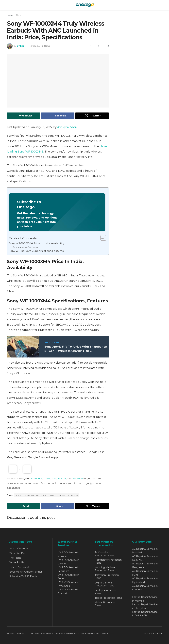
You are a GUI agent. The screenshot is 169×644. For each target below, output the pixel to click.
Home (10, 15)
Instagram (50, 478)
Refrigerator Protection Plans (108, 561)
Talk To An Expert (19, 567)
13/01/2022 (35, 45)
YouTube (78, 478)
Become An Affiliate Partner (25, 571)
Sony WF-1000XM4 (35, 495)
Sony (18, 495)
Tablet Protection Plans (108, 597)
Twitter (62, 478)
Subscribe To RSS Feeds (23, 576)
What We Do (17, 553)
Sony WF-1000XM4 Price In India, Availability (36, 243)
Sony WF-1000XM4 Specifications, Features (36, 250)
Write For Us (16, 562)
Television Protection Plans (107, 576)
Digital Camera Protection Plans (104, 584)
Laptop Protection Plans (105, 592)
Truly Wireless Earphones (64, 495)
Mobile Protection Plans (105, 604)
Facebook (37, 478)
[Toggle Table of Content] (101, 238)
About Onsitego (18, 548)
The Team (15, 557)
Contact (157, 633)
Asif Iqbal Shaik (67, 127)
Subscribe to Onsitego (25, 247)
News (18, 15)
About (147, 633)
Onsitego (19, 633)
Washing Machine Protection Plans (105, 569)
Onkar (20, 45)
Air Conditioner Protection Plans (104, 554)
